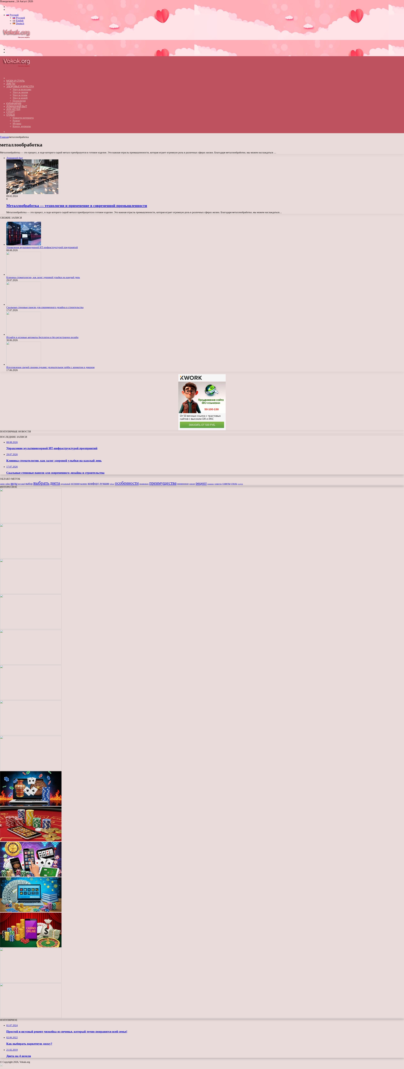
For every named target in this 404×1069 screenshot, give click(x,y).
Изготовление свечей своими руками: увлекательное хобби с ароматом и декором (50, 367)
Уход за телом (20, 95)
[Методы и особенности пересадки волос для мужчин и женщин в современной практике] (31, 769)
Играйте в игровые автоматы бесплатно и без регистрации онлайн (42, 337)
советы (226, 483)
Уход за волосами (22, 89)
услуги (240, 484)
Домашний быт (16, 106)
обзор (112, 484)
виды (14, 483)
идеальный (65, 484)
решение (210, 484)
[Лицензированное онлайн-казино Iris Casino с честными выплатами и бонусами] (31, 946)
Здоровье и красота (20, 86)
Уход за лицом (20, 92)
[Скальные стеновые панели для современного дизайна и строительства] (23, 304)
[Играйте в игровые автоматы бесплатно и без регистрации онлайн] (23, 334)
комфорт (93, 483)
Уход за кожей (20, 98)
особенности (127, 483)
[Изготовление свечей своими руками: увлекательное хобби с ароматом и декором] (23, 364)
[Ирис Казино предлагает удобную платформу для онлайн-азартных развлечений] (31, 805)
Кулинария (13, 103)
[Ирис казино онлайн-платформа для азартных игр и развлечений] (31, 875)
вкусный (21, 484)
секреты (218, 484)
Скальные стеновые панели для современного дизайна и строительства (44, 307)
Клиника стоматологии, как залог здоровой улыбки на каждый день (43, 277)
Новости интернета (23, 117)
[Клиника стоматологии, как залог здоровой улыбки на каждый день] (23, 274)
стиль (234, 483)
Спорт (10, 112)
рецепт (201, 483)
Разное (16, 120)
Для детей (13, 109)
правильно (144, 484)
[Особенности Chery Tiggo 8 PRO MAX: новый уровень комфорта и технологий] (31, 1017)
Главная (4, 137)
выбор (29, 483)
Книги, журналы (22, 126)
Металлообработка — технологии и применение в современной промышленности (76, 206)
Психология (19, 100)
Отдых (10, 115)
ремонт (192, 484)
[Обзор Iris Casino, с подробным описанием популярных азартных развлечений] (31, 840)
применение (183, 483)
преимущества (162, 483)
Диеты (10, 83)
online (7, 484)
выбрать (41, 482)
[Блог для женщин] (18, 44)
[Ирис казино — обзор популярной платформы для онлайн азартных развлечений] (31, 911)
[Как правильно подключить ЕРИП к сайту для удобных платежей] (31, 699)
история (75, 483)
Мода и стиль (15, 81)
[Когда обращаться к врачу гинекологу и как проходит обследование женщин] (31, 734)
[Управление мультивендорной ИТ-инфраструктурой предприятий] (23, 244)
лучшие (104, 483)
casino (2, 484)
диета (55, 483)
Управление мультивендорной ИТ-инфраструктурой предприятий (42, 247)
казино (83, 483)
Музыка (17, 123)
